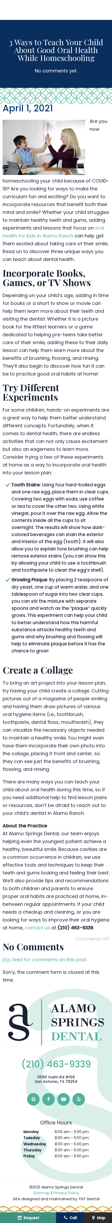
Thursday (32, 1150)
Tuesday (31, 1137)
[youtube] (63, 1099)
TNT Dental (88, 1199)
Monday (31, 1131)
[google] (33, 1099)
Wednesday (34, 1144)
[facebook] (48, 1099)
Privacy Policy (66, 1193)
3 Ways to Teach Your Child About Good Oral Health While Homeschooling (56, 50)
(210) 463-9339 (56, 1064)
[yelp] (78, 1099)
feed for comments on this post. (45, 959)
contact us (37, 927)
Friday (29, 1156)
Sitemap (41, 1193)
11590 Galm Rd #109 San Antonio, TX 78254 (56, 1079)
